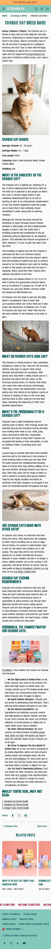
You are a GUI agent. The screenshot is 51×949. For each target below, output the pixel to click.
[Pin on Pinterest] (25, 815)
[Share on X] (19, 815)
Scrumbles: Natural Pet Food (23, 936)
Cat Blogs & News (19, 16)
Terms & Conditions (11, 914)
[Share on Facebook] (12, 815)
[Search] (36, 8)
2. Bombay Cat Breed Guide (15, 805)
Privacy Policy (30, 914)
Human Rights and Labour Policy (34, 924)
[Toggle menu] (3, 8)
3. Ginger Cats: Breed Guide (15, 808)
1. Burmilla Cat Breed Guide (15, 801)
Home (4, 16)
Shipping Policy (9, 919)
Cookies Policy (9, 924)
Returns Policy (26, 919)
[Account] (41, 8)
